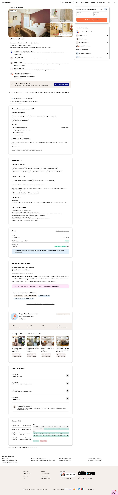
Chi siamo (25, 476)
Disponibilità (65, 92)
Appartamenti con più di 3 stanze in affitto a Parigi (43, 460)
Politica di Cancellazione (36, 92)
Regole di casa (20, 92)
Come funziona (85, 2)
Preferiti (93, 2)
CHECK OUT (96, 12)
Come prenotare (56, 92)
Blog (24, 478)
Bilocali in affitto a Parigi (65, 458)
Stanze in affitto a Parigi (65, 460)
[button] (109, 2)
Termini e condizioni (46, 478)
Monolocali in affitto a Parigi (94, 460)
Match (77, 2)
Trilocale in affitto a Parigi (94, 458)
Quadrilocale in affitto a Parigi (9, 460)
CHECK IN (79, 12)
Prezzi (26, 92)
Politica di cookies (45, 476)
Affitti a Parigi (5, 458)
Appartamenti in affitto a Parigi (38, 458)
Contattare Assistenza (65, 478)
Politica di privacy (45, 473)
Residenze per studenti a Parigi (9, 462)
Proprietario (47, 92)
